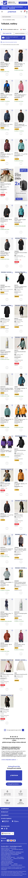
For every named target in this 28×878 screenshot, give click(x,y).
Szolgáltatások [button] (5, 808)
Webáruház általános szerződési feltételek (8, 848)
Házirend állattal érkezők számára (7, 859)
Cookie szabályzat (20, 857)
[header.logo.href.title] (11, 12)
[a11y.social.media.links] (2, 829)
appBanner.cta (23, 2)
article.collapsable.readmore (9, 759)
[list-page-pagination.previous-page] (5, 730)
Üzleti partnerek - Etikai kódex (6, 858)
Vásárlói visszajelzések (5, 849)
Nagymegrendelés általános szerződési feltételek (9, 854)
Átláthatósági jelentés (5, 865)
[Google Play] (16, 821)
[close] (2, 3)
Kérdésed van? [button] (4, 812)
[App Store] (6, 821)
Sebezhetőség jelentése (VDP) (6, 863)
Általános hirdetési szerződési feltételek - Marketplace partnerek (12, 852)
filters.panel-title (7, 33)
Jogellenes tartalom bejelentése (6, 861)
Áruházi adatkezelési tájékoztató (7, 850)
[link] (19, 199)
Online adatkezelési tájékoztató (17, 849)
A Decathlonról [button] (4, 815)
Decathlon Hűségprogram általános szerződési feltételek (11, 853)
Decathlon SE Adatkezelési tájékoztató (8, 857)
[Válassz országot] (7, 833)
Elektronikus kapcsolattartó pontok (7, 862)
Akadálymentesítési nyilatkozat (16, 865)
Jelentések (15, 863)
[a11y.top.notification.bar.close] (25, 7)
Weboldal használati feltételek (18, 858)
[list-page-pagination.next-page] (23, 730)
